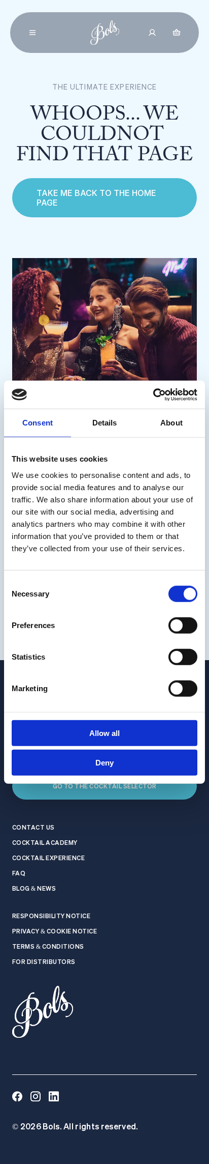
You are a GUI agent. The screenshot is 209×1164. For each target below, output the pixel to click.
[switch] (182, 625)
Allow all (104, 732)
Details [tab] (104, 422)
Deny (104, 762)
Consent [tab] (37, 422)
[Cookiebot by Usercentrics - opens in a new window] (153, 394)
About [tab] (171, 422)
